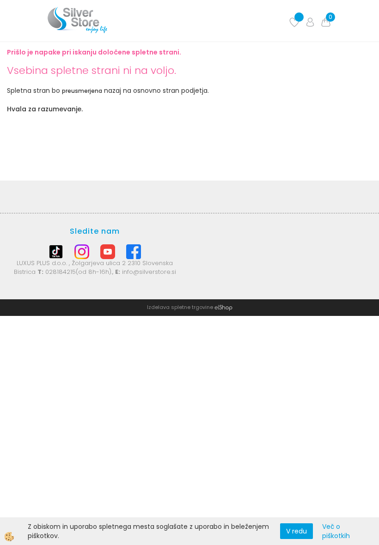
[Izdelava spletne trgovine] (223, 307)
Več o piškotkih (336, 531)
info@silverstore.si (149, 271)
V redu (296, 531)
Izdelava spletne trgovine (180, 307)
